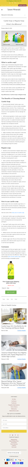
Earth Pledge (15, 5)
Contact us (14, 445)
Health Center (22, 5)
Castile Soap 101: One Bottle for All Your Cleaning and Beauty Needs (13, 327)
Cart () (17, 3)
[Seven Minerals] (14, 9)
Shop (5, 5)
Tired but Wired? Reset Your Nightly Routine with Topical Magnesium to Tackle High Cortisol (13, 355)
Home (2, 5)
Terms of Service (14, 407)
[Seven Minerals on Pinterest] (15, 435)
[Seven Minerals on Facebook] (10, 435)
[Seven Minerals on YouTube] (13, 435)
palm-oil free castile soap (14, 256)
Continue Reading (21, 330)
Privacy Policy (14, 442)
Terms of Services (14, 444)
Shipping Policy (14, 439)
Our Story (9, 5)
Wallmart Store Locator (14, 410)
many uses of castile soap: (18, 212)
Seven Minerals (15, 456)
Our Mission (14, 401)
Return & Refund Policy (14, 441)
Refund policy (14, 409)
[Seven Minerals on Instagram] (18, 435)
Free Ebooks (13, 403)
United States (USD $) (13, 452)
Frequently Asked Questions (14, 405)
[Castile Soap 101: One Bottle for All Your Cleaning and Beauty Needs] (14, 316)
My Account (14, 447)
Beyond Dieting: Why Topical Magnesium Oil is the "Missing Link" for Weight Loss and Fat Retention (13, 383)
